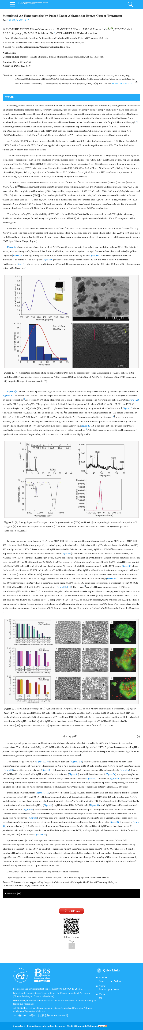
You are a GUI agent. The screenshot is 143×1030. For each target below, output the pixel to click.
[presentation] (70, 736)
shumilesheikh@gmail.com (70, 56)
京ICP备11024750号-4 (25, 1015)
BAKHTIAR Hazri (68, 29)
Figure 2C (127, 408)
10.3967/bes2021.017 (18, 20)
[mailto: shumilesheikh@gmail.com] (111, 28)
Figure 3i (48, 805)
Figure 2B (134, 399)
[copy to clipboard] (136, 83)
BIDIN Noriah (123, 29)
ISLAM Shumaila (94, 29)
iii (45, 834)
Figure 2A (7, 395)
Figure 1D (21, 264)
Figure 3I (66, 553)
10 (81, 755)
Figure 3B (8, 770)
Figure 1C (48, 259)
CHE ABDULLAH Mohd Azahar (76, 33)
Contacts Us (103, 996)
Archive (117, 981)
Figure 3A (41, 761)
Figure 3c (110, 774)
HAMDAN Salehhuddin (39, 33)
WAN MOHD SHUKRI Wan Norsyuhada (28, 29)
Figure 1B (94, 255)
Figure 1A (12, 247)
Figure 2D (86, 425)
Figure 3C (46, 770)
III (48, 792)
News (116, 989)
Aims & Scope (103, 979)
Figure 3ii (94, 805)
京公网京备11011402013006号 (53, 1015)
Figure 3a (75, 761)
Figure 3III (112, 578)
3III (69, 587)
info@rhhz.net (90, 1026)
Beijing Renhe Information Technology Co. (49, 1026)
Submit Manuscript (104, 988)
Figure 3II (126, 566)
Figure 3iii (28, 809)
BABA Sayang (12, 33)
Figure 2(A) (12, 391)
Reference (13, 893)
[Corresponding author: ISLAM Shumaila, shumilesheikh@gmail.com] (108, 28)
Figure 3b (73, 774)
